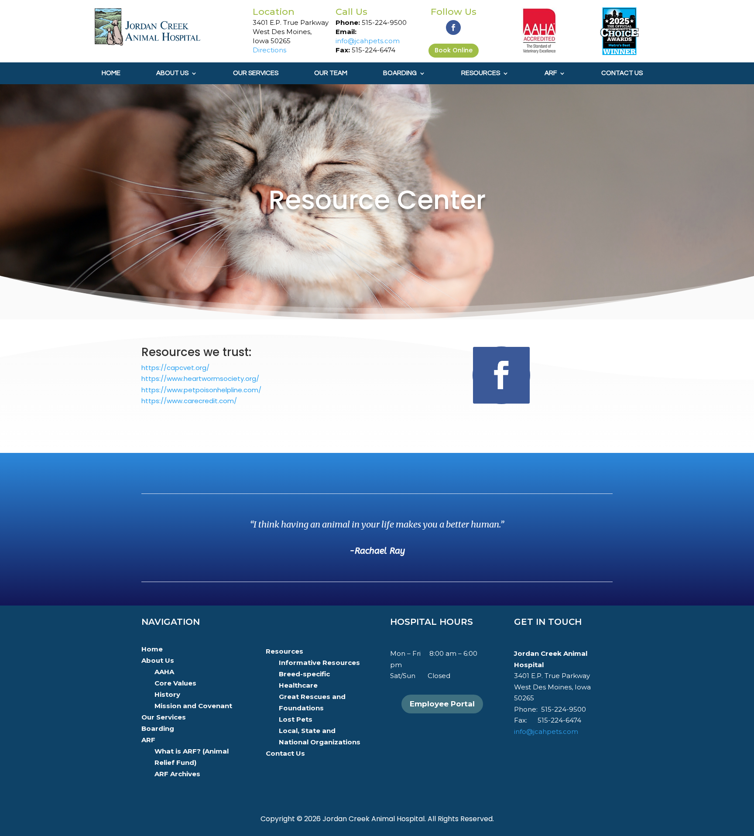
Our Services (255, 73)
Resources (480, 73)
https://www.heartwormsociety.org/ (200, 378)
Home (111, 73)
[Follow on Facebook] (453, 27)
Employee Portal (442, 703)
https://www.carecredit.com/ (189, 400)
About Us (172, 73)
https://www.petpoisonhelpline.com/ (201, 389)
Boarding (400, 73)
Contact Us (622, 73)
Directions (269, 50)
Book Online (454, 50)
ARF (551, 73)
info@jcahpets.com (368, 41)
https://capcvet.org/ (175, 367)
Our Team (330, 73)
